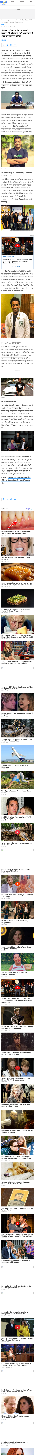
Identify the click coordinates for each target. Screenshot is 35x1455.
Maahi (3, 40)
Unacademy (23, 199)
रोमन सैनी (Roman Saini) (18, 126)
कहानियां (22, 2)
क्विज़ (31, 2)
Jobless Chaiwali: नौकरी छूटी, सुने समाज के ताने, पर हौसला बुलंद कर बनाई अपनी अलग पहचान (16, 85)
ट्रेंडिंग (12, 2)
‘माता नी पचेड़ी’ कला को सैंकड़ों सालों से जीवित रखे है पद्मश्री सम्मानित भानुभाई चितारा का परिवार (16, 480)
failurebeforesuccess (5, 339)
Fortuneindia (4, 453)
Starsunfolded (4, 168)
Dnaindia (3, 111)
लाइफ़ (8, 20)
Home (3, 20)
